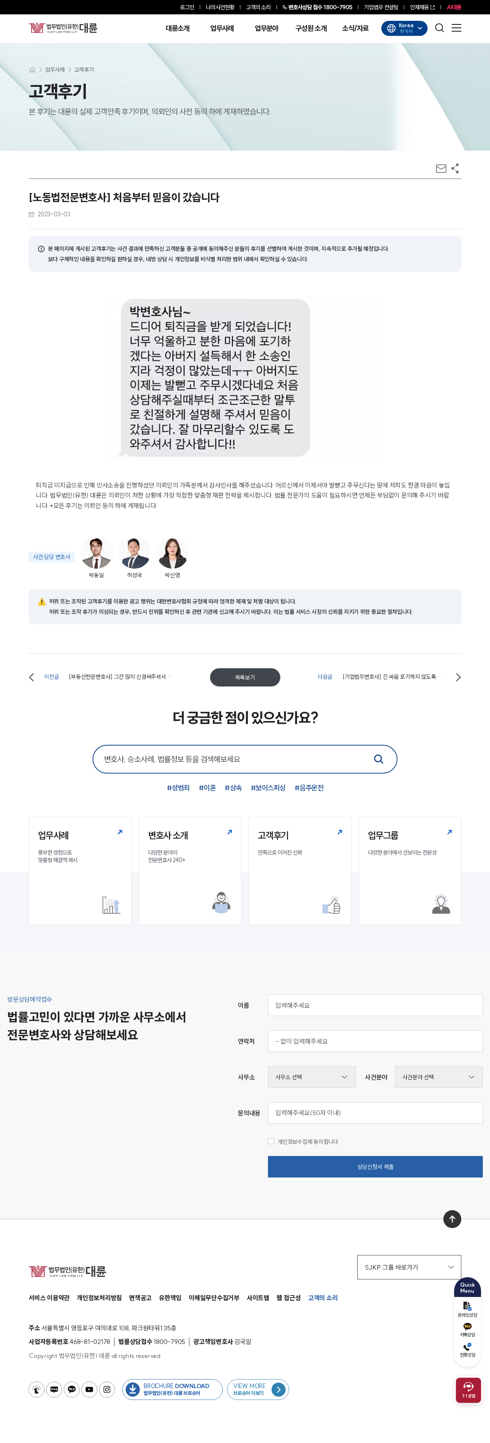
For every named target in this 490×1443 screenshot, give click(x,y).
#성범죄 (178, 787)
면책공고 (140, 1298)
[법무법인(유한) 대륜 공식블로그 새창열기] (54, 1389)
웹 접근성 (289, 1298)
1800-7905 (320, 7)
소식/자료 (355, 28)
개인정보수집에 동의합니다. (309, 1141)
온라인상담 (467, 1315)
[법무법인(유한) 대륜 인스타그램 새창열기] (107, 1389)
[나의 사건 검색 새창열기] (36, 1389)
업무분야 (266, 28)
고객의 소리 (258, 7)
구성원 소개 (311, 28)
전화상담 (468, 1355)
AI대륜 (454, 7)
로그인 (187, 7)
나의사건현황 (220, 7)
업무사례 (222, 28)
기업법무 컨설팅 (381, 7)
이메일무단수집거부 (214, 1298)
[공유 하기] (455, 168)
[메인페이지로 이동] (63, 27)
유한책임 (170, 1298)
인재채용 (419, 7)
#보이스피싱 (268, 787)
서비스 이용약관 (49, 1298)
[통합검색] (378, 759)
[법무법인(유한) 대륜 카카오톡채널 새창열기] (72, 1389)
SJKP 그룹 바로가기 (391, 1267)
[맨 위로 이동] (452, 1219)
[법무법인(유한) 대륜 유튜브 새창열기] (89, 1389)
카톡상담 (467, 1335)
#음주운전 (309, 787)
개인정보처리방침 (99, 1298)
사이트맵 (258, 1298)
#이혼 (207, 787)
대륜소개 (177, 28)
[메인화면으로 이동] (32, 70)
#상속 (233, 787)
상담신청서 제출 (375, 1166)
